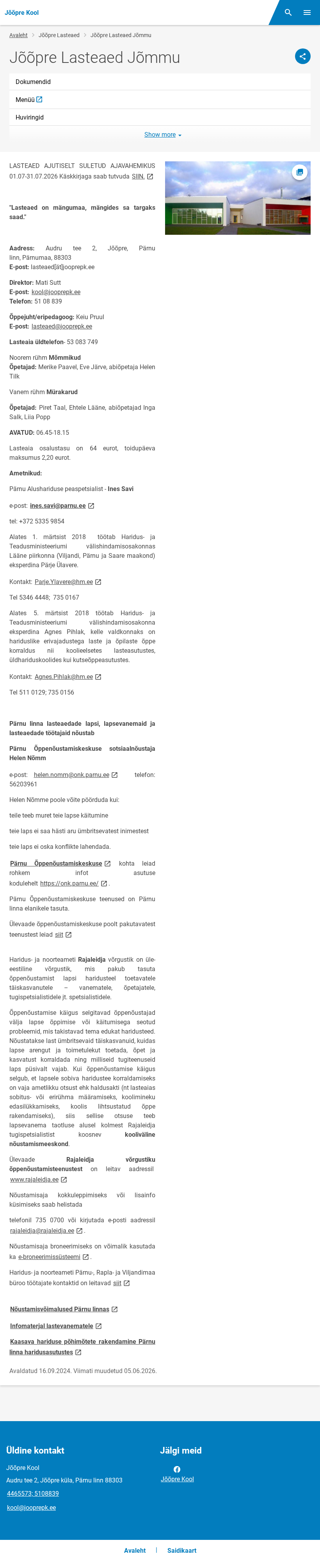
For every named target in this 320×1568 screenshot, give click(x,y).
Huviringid (30, 117)
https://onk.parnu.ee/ (74, 883)
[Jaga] (303, 56)
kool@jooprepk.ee (56, 292)
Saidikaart (181, 1550)
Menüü (163, 102)
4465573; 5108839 (33, 1493)
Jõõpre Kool (177, 1479)
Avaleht (18, 35)
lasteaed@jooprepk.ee (62, 326)
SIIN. (143, 176)
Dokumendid (33, 82)
